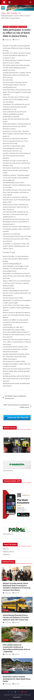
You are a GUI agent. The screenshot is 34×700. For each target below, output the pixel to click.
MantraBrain (17, 697)
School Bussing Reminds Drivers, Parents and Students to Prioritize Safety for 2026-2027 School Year (16, 617)
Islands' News (13, 26)
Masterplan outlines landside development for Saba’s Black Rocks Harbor (16, 679)
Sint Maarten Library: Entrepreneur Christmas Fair (15, 397)
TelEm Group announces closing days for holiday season (16, 406)
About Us (6, 549)
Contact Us (6, 554)
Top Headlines (23, 26)
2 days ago (8, 593)
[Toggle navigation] (9, 2)
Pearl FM (17, 39)
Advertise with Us (8, 552)
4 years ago (8, 39)
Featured (5, 26)
